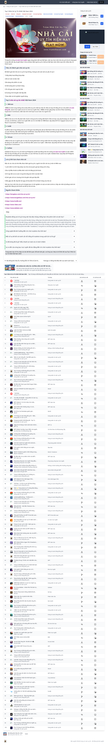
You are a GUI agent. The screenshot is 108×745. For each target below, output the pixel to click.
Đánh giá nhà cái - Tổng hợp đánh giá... (24, 695)
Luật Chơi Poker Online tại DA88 (22, 330)
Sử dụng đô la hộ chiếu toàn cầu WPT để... (25, 664)
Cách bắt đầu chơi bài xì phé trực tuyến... (25, 682)
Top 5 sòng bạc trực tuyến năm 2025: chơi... (25, 714)
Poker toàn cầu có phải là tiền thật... (23, 596)
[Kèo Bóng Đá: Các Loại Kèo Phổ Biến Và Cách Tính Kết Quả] (83, 78)
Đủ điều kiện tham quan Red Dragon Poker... (25, 384)
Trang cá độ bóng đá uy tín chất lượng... (24, 366)
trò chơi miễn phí (65, 2)
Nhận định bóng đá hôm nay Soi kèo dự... (25, 555)
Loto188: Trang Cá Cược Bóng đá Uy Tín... (25, 659)
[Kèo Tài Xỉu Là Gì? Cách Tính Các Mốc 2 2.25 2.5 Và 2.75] (83, 94)
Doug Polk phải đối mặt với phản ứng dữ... (25, 601)
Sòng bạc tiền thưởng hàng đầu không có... (25, 465)
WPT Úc (16, 426)
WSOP (15, 390)
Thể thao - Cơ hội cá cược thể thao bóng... (25, 483)
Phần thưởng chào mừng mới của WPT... (24, 339)
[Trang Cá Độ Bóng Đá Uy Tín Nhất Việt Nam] (83, 140)
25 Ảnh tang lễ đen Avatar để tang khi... (24, 312)
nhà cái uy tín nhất (17, 100)
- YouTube (16, 280)
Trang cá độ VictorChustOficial (22, 321)
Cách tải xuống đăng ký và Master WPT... (24, 700)
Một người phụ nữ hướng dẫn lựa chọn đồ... (25, 623)
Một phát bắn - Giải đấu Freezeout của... (24, 506)
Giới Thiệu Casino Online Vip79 (22, 316)
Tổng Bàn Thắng (97, 95)
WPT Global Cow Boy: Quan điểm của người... (26, 429)
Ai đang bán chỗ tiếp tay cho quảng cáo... (25, 375)
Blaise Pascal (95, 163)
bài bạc (16, 593)
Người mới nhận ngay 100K (21, 307)
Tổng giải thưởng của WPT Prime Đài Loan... (25, 515)
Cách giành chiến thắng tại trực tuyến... (24, 447)
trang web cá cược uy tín (20, 282)
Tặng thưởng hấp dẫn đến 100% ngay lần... (25, 578)
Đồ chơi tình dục (18, 625)
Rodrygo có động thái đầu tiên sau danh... (25, 709)
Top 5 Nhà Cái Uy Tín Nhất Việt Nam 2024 (30, 6)
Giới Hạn (100, 73)
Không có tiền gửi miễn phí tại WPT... (24, 718)
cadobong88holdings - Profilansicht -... (24, 497)
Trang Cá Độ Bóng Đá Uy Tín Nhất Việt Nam (25, 565)
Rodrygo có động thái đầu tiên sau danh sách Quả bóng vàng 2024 (59, 261)
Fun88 (15, 693)
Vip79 (15, 318)
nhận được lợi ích (92, 2)
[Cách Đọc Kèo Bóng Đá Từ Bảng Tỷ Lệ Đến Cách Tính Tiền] (83, 83)
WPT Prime (97, 146)
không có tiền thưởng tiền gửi (22, 349)
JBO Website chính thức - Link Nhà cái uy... (25, 294)
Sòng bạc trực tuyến (19, 286)
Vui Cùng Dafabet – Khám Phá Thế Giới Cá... (25, 587)
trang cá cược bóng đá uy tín (21, 300)
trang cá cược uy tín (12, 6)
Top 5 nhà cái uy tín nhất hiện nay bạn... (24, 686)
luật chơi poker (18, 331)
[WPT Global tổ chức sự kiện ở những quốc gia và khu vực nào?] (83, 145)
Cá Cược (90, 135)
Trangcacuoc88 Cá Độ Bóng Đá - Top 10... (25, 420)
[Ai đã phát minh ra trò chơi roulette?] (83, 162)
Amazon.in (17, 325)
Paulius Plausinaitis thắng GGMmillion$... (25, 592)
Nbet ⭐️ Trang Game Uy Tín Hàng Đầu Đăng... (26, 488)
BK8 (15, 638)
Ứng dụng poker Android (20, 444)
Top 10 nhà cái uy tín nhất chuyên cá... (24, 379)
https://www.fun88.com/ (14, 201)
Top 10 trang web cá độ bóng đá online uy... (25, 546)
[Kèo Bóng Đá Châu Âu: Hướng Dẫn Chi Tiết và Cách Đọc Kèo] (83, 134)
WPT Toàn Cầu (91, 146)
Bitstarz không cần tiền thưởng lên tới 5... (25, 348)
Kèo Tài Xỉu (103, 79)
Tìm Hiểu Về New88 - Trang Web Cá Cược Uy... (26, 397)
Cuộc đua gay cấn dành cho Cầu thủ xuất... (25, 673)
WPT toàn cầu (17, 340)
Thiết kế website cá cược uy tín (22, 704)
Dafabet (16, 589)
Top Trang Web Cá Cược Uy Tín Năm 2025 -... (26, 519)
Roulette (90, 163)
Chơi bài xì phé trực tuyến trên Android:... (25, 443)
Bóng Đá (95, 135)
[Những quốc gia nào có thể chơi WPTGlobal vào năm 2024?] (83, 156)
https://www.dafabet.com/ (14, 208)
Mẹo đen (16, 449)
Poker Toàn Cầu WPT (92, 73)
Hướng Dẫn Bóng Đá (99, 84)
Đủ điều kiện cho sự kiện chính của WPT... (25, 456)
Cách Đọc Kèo (91, 84)
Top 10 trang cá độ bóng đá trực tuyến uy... (25, 723)
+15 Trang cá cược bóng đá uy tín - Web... (25, 334)
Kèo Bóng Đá (90, 79)
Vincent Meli (17, 643)
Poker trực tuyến (18, 634)
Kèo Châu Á (97, 79)
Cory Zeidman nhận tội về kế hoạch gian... (25, 677)
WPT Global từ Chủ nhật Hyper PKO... (23, 479)
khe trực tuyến (18, 571)
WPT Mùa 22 (17, 674)
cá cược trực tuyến (21, 60)
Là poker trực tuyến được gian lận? (23, 632)
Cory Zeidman (17, 679)
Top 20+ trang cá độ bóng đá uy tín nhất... (25, 574)
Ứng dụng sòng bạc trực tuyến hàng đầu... (25, 461)
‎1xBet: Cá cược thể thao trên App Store (24, 610)
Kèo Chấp (96, 90)
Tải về (101, 2)
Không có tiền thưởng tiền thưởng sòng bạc (25, 467)
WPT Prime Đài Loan (19, 516)
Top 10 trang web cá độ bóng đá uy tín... (24, 628)
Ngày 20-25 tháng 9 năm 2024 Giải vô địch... (25, 425)
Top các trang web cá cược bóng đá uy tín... (25, 551)
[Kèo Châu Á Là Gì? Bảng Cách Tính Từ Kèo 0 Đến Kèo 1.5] (83, 89)
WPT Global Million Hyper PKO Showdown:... (25, 542)
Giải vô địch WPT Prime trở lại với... (23, 646)
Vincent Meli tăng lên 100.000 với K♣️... (24, 641)
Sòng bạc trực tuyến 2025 (20, 715)
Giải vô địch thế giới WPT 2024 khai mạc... (25, 470)
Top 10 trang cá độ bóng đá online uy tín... (25, 605)
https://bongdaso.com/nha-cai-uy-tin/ (18, 194)
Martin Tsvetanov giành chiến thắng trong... (25, 452)
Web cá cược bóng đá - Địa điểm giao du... (25, 357)
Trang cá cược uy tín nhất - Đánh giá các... (25, 524)
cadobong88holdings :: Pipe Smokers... (24, 352)
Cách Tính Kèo (102, 90)
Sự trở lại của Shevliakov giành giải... (23, 411)
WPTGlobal (90, 157)
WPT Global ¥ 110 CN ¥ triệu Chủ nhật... (24, 402)
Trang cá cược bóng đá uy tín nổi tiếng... (24, 501)
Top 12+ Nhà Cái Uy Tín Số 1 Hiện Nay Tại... (25, 537)
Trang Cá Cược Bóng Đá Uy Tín (95, 141)
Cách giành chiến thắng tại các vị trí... (24, 569)
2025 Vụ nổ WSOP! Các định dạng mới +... (25, 388)
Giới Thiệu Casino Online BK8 (21, 637)
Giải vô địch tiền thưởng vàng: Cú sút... (24, 407)
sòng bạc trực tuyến (78, 2)
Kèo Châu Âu (101, 135)
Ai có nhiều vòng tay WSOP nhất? (22, 668)
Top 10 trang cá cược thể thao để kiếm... (24, 727)
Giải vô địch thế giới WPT (20, 471)
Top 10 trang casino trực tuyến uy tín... (24, 289)
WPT (15, 562)
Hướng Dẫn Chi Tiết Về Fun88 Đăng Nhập (25, 691)
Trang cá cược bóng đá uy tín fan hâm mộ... (25, 361)
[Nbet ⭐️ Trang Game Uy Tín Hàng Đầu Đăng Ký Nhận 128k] (83, 151)
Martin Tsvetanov (18, 453)
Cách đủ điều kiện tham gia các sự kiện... (25, 343)
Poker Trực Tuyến (97, 157)
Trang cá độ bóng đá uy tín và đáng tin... (24, 474)
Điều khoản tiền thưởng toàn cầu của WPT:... (26, 533)
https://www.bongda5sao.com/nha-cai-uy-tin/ (20, 197)
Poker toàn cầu (18, 598)
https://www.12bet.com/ (14, 204)
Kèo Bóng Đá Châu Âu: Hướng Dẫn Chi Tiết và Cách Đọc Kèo (22, 261)
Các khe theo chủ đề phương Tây (22, 431)
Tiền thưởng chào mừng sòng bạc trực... (24, 285)
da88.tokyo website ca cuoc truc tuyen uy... (25, 583)
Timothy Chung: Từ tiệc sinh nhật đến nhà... (25, 560)
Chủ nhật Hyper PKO (19, 480)
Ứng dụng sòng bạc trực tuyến (22, 462)
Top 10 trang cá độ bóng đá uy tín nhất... (25, 370)
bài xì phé (16, 602)
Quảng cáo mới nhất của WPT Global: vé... (25, 528)
